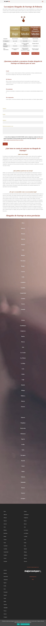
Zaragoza (23, 498)
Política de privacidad (25, 624)
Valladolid (23, 482)
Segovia (23, 439)
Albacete (23, 228)
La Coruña (23, 352)
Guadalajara (23, 325)
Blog (33, 579)
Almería (23, 239)
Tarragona (23, 455)
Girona (23, 320)
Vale (18, 624)
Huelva (23, 336)
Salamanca (23, 433)
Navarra (25, 561)
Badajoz (23, 255)
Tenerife (23, 460)
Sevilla (22, 444)
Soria (23, 449)
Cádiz (23, 277)
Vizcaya (23, 487)
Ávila (23, 250)
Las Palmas (23, 358)
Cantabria (23, 282)
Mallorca (23, 395)
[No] (44, 622)
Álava (23, 223)
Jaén (23, 347)
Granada (23, 309)
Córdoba (23, 298)
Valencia (23, 476)
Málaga (23, 390)
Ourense (23, 406)
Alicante (23, 233)
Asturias (23, 244)
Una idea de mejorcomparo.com (33, 567)
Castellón (23, 287)
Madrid (23, 385)
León (23, 368)
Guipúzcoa (22, 331)
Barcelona (23, 260)
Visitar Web (15, 53)
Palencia (23, 417)
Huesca (23, 341)
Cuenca (23, 304)
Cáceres (23, 271)
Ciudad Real (23, 293)
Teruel (23, 466)
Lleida (23, 374)
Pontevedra (23, 428)
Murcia (23, 401)
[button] (42, 1)
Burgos (23, 266)
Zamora (23, 493)
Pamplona (23, 422)
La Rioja (23, 363)
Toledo (22, 471)
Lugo (23, 379)
